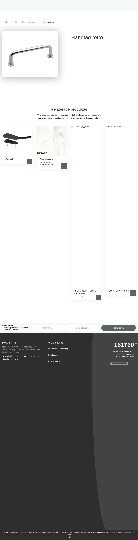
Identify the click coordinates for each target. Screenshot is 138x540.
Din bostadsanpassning (61, 54)
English (59, 43)
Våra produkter (41, 54)
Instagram (85, 30)
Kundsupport (53, 355)
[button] (29, 161)
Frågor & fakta (81, 54)
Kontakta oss (97, 54)
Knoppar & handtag (108, 64)
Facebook (72, 30)
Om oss (43, 30)
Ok (70, 537)
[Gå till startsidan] (11, 4)
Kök (119, 64)
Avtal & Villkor (57, 30)
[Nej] (135, 535)
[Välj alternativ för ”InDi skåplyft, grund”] (98, 297)
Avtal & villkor (54, 361)
